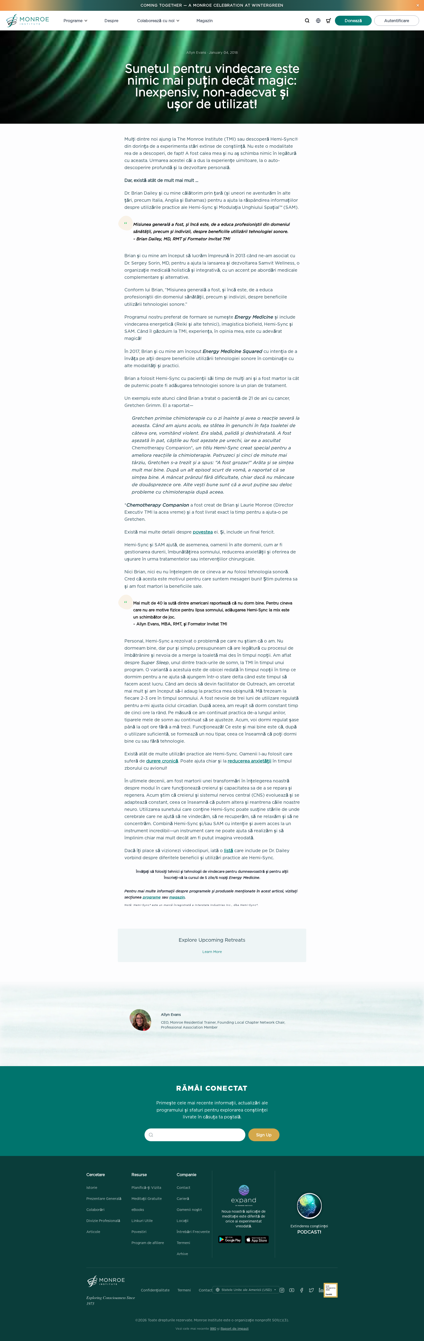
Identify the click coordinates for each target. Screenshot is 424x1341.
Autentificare (396, 20)
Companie (186, 1174)
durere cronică (162, 761)
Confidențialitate (155, 1290)
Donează (353, 20)
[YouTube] (291, 1290)
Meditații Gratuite (147, 1198)
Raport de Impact (235, 1328)
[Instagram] (281, 1290)
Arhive (182, 1254)
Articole (93, 1232)
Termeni (183, 1243)
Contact (183, 1187)
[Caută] (307, 20)
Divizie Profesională (103, 1220)
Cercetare (95, 1174)
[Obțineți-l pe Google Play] (230, 1239)
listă (228, 850)
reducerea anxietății (249, 761)
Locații (182, 1220)
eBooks (138, 1209)
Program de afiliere (148, 1243)
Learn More (212, 951)
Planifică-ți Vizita (146, 1187)
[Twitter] (311, 1290)
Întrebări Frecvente (193, 1232)
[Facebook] (301, 1290)
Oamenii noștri (189, 1209)
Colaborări (95, 1209)
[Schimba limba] (318, 21)
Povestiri (139, 1232)
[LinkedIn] (321, 1290)
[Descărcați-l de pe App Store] (257, 1239)
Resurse (139, 1174)
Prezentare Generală (103, 1198)
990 (213, 1328)
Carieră (183, 1198)
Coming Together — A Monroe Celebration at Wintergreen (212, 5)
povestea (203, 532)
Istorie (91, 1187)
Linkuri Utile (142, 1220)
